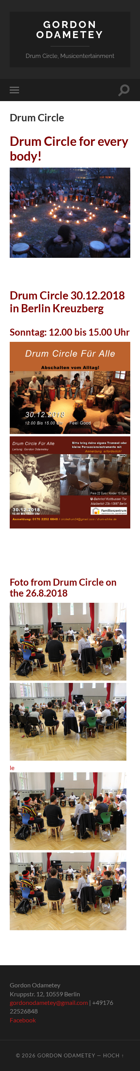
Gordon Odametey (70, 29)
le (12, 767)
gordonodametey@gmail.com (49, 1002)
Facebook (23, 1020)
